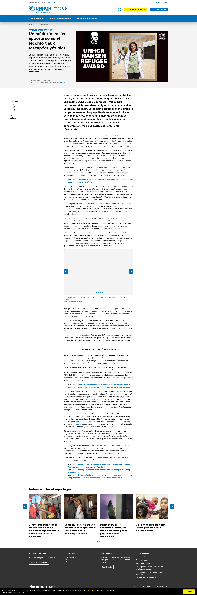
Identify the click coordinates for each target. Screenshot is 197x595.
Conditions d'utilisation (161, 586)
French (166, 2)
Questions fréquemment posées (148, 557)
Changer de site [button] (51, 2)
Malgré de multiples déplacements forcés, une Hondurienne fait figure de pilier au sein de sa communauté (113, 530)
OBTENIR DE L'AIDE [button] (160, 9)
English (158, 2)
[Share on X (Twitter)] (14, 106)
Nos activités (37, 18)
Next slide (131, 271)
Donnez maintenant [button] (135, 9)
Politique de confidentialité (142, 586)
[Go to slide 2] (100, 542)
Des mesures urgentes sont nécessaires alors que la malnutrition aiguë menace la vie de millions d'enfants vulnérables (44, 530)
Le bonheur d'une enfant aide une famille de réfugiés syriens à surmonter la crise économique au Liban (80, 529)
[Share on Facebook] (14, 110)
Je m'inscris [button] (107, 567)
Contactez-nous (142, 560)
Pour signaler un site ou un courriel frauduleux (150, 573)
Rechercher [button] (113, 9)
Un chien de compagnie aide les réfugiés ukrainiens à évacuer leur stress (150, 527)
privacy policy (90, 590)
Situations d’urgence (60, 18)
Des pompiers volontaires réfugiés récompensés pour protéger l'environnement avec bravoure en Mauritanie (99, 465)
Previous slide (66, 271)
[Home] (43, 9)
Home (31, 25)
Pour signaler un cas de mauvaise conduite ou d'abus (149, 568)
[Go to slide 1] (98, 542)
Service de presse (143, 563)
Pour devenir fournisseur (146, 578)
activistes (79, 424)
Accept (189, 591)
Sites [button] (119, 9)
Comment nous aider (86, 18)
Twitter (65, 560)
